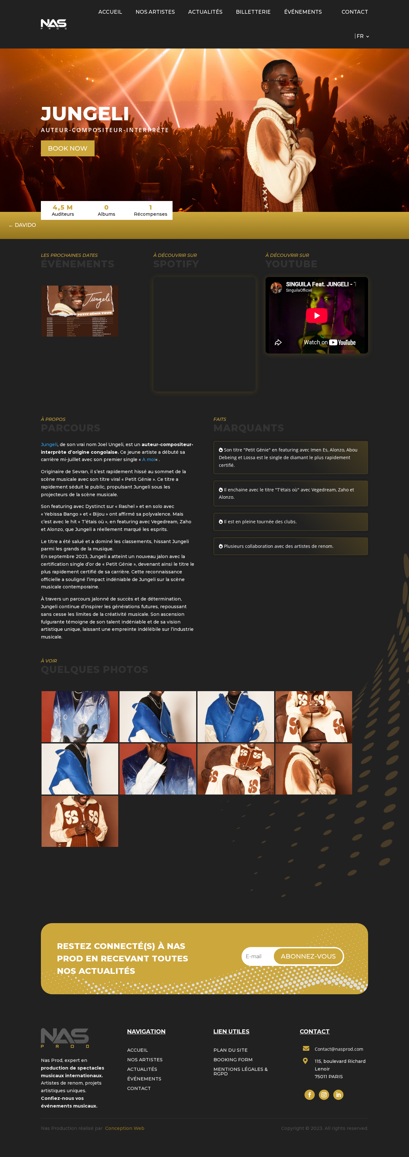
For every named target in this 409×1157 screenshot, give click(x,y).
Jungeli (49, 444)
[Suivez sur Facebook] (310, 1095)
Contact (355, 12)
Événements (303, 12)
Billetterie (253, 12)
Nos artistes (155, 12)
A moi (148, 459)
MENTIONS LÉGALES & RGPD (240, 1072)
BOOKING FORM (233, 1060)
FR (360, 36)
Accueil (110, 12)
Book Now (68, 148)
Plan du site (230, 1050)
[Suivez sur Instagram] (324, 1095)
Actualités (205, 12)
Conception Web (124, 1128)
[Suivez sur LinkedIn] (338, 1095)
